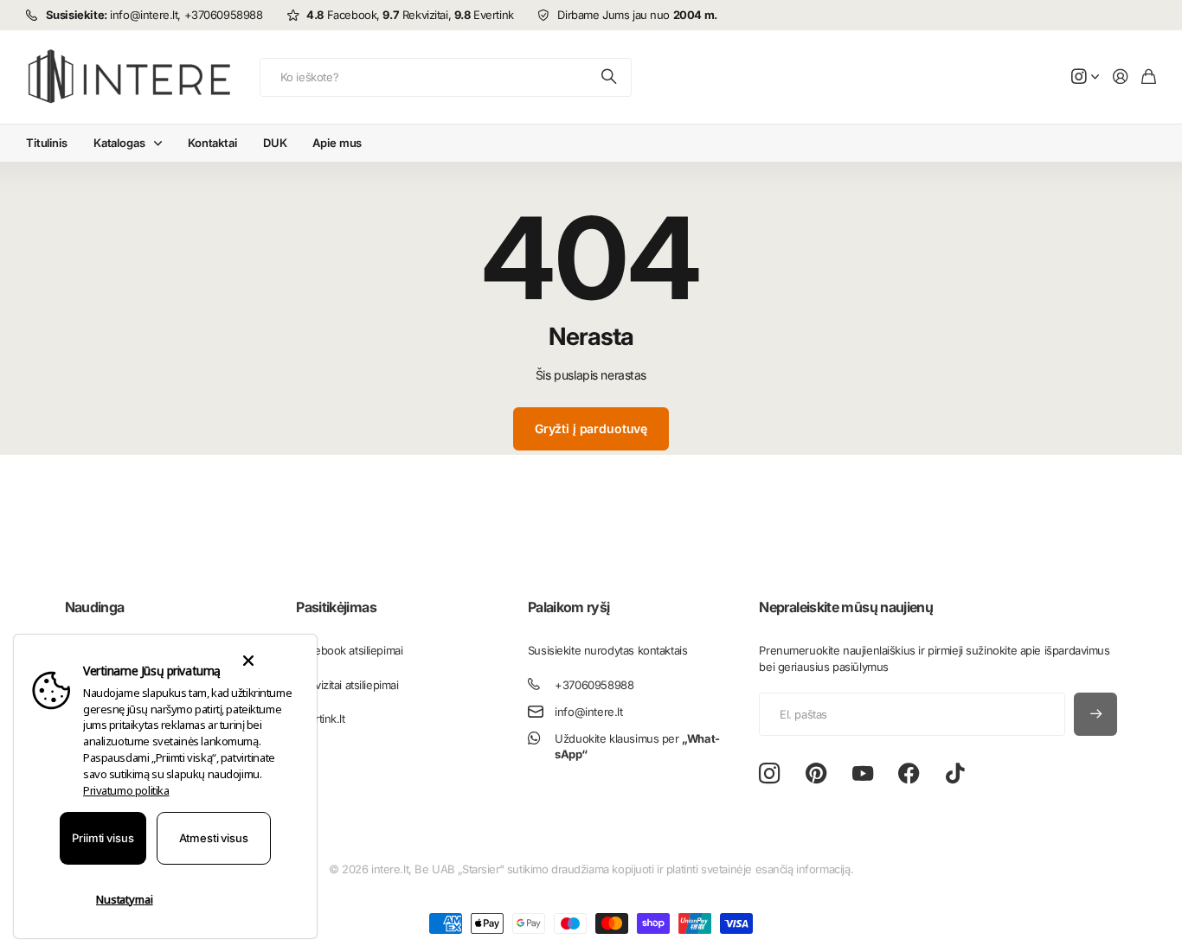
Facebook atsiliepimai (349, 650)
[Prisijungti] (1120, 77)
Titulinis (46, 143)
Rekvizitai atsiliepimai (347, 685)
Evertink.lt (320, 718)
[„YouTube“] (862, 774)
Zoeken (610, 77)
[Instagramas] (769, 774)
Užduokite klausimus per (637, 747)
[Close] (247, 660)
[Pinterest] (816, 774)
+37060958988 (594, 685)
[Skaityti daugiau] (1085, 77)
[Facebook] (909, 774)
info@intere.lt (588, 712)
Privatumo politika (126, 790)
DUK (275, 143)
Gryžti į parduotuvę (591, 428)
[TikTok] (955, 774)
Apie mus (337, 143)
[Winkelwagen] (1148, 77)
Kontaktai (212, 143)
